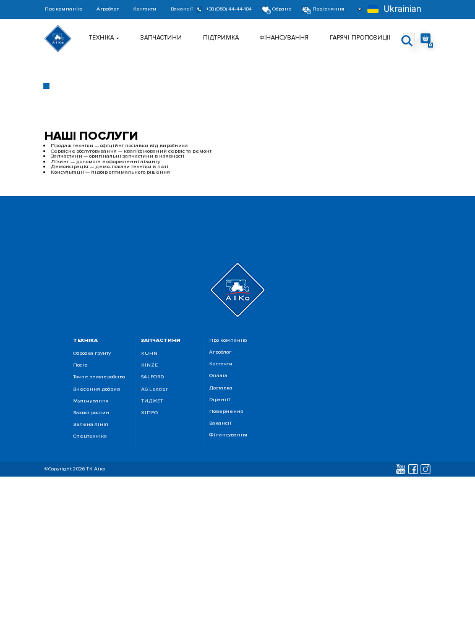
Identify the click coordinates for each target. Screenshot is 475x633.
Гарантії (219, 400)
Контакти (144, 9)
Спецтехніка (90, 437)
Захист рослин (91, 413)
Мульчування (91, 401)
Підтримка (221, 37)
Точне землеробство (99, 377)
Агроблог (107, 9)
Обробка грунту (92, 354)
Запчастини (161, 37)
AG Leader (154, 390)
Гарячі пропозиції (360, 37)
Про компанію (63, 9)
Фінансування (284, 37)
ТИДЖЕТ (152, 401)
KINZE (149, 365)
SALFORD (152, 377)
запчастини (161, 340)
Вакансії (182, 9)
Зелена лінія (90, 425)
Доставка (221, 388)
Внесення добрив (96, 390)
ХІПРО (149, 413)
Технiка (101, 37)
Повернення (226, 412)
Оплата (218, 376)
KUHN (149, 354)
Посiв (80, 365)
